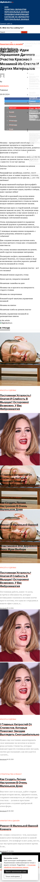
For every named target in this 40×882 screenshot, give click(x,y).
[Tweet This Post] (22, 101)
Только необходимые (13, 876)
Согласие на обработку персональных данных (16, 18)
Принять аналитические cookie (16, 871)
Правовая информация (16, 14)
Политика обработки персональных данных (16, 10)
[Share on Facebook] (22, 98)
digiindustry (4, 86)
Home (6, 7)
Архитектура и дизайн (32, 57)
